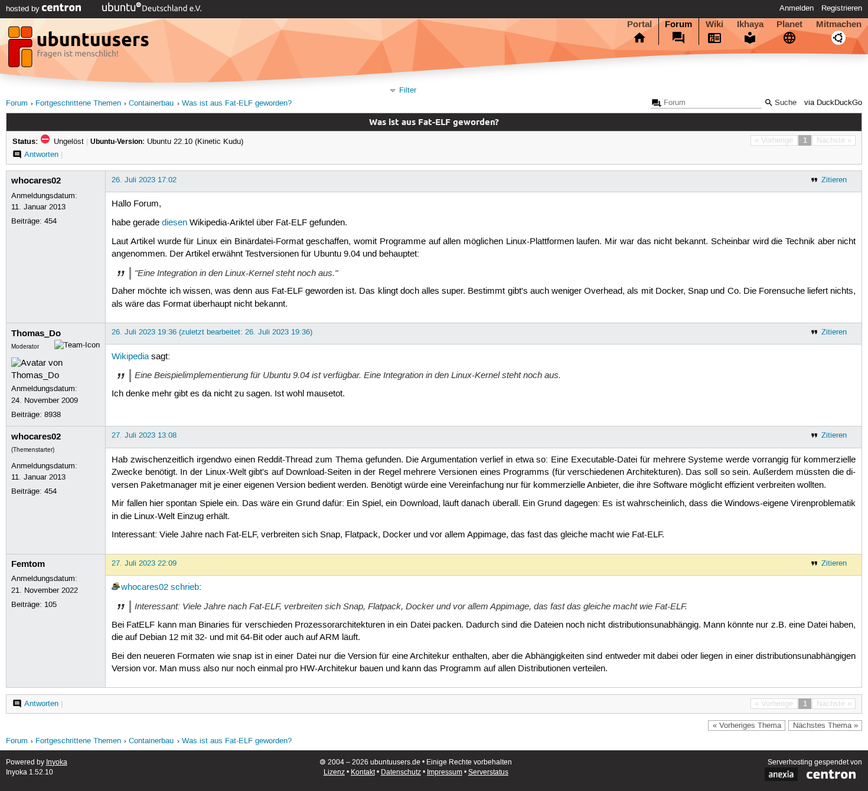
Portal (639, 24)
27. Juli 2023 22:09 (144, 563)
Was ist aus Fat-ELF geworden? (237, 103)
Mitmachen (839, 24)
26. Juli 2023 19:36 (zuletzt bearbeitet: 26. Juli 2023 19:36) (212, 332)
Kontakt (363, 772)
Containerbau (151, 103)
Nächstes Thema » (825, 725)
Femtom (28, 564)
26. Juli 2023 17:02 (144, 180)
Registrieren (841, 8)
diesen (174, 223)
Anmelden (796, 8)
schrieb (185, 587)
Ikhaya (750, 24)
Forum (678, 24)
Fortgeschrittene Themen (78, 103)
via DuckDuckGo (833, 103)
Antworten (41, 154)
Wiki (714, 24)
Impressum (444, 772)
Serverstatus (488, 772)
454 (50, 221)
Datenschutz (401, 772)
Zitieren (834, 180)
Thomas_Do (36, 333)
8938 (52, 414)
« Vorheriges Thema (747, 725)
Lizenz (334, 772)
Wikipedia (130, 357)
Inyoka (56, 762)
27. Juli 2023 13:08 (144, 435)
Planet (789, 24)
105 (50, 604)
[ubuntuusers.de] (80, 50)
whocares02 (36, 180)
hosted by (24, 9)
